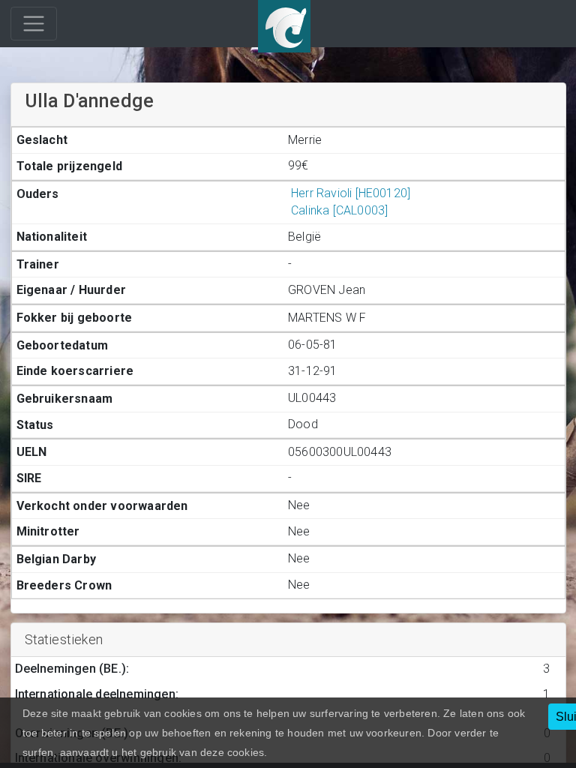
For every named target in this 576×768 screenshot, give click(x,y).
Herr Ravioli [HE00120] (350, 193)
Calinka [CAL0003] (339, 210)
